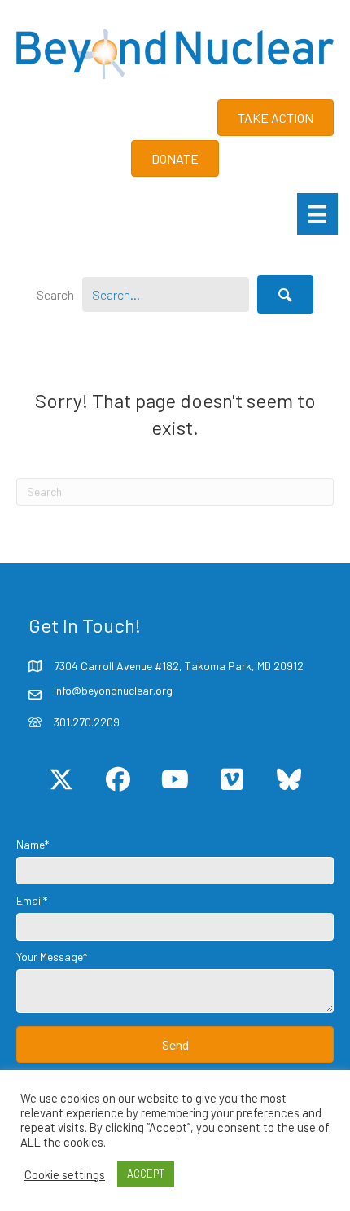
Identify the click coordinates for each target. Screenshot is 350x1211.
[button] (285, 294)
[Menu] (317, 214)
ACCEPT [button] (145, 1173)
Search (55, 294)
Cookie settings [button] (64, 1174)
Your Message (49, 956)
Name (30, 844)
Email (29, 900)
